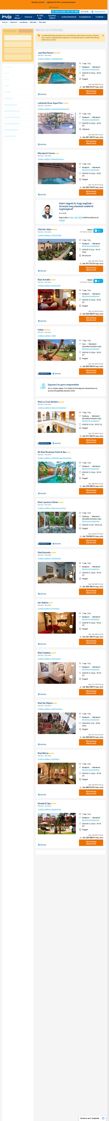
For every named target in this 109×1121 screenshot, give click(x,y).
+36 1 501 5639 (76, 217)
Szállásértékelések (69, 17)
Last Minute (24, 22)
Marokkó (33, 22)
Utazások (13, 22)
